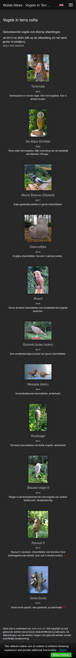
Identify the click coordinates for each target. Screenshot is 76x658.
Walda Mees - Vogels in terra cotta (29, 4)
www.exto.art (38, 628)
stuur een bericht (13, 45)
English (61, 5)
